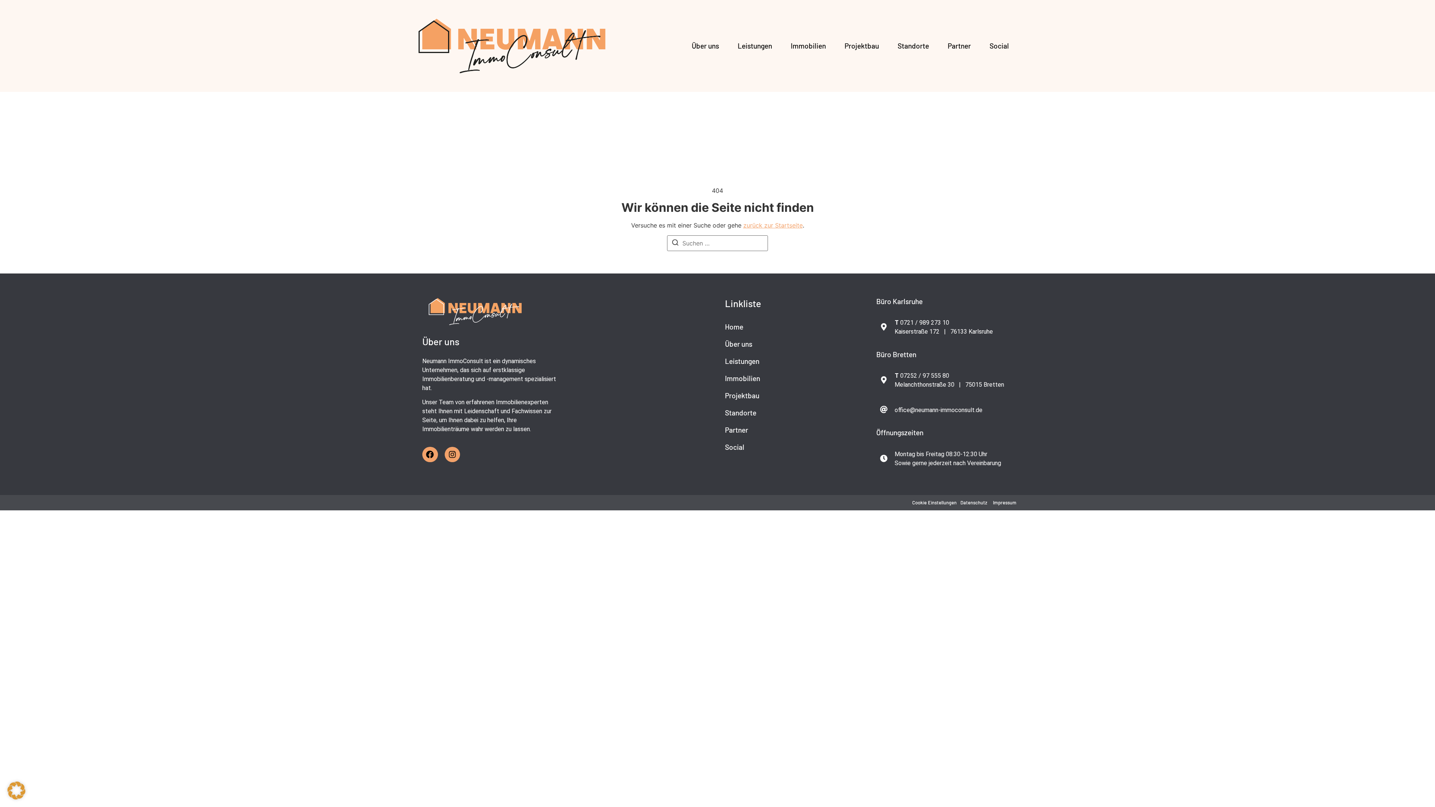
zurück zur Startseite (773, 225)
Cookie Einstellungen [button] (934, 502)
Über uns (705, 45)
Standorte (913, 45)
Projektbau (862, 45)
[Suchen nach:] (717, 243)
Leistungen (755, 45)
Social (999, 45)
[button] (16, 790)
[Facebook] (430, 455)
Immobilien (808, 45)
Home (734, 326)
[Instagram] (452, 455)
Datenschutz (973, 502)
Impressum (1004, 502)
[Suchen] (675, 243)
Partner (959, 45)
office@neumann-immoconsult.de (938, 410)
